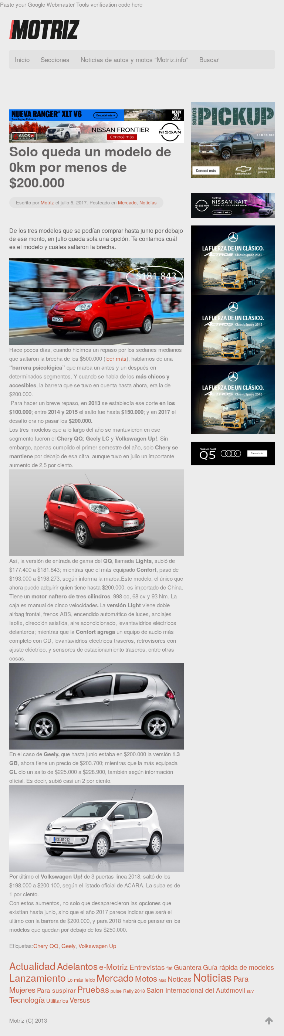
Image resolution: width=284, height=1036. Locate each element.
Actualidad (32, 966)
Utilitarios (57, 1000)
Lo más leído (81, 979)
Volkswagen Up (97, 946)
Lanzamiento (37, 977)
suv (250, 991)
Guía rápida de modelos (238, 967)
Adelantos (77, 965)
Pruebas (93, 989)
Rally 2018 (134, 991)
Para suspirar (56, 990)
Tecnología (27, 999)
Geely (68, 946)
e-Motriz (113, 966)
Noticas (180, 979)
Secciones (55, 59)
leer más (115, 358)
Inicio (22, 59)
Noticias (148, 202)
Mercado (127, 202)
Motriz (47, 202)
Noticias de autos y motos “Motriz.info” (134, 59)
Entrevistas (147, 967)
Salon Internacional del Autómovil (195, 990)
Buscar (209, 59)
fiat (169, 968)
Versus (80, 1000)
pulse (116, 991)
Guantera (188, 967)
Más (162, 980)
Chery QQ (45, 946)
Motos (146, 978)
